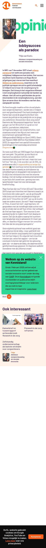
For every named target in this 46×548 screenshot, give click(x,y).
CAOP (11, 276)
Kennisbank (25, 276)
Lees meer (32, 289)
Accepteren (36, 537)
